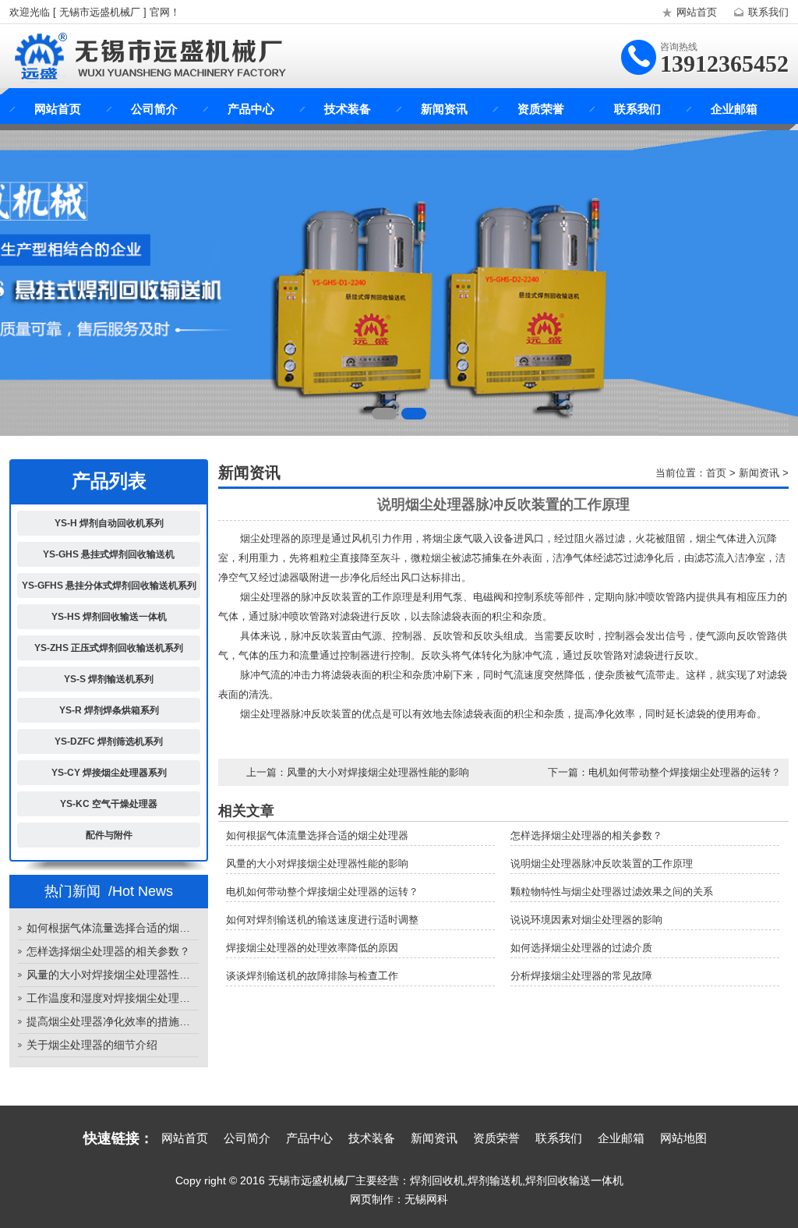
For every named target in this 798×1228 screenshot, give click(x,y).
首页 (716, 473)
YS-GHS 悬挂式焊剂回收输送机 (109, 554)
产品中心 (251, 108)
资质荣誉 (540, 108)
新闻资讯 (444, 108)
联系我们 (768, 12)
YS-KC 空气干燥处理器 (108, 803)
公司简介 (154, 108)
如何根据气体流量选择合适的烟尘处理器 (112, 928)
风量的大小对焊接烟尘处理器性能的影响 (112, 974)
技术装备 (347, 108)
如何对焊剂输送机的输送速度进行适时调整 (322, 919)
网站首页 (696, 12)
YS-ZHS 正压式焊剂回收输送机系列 (108, 647)
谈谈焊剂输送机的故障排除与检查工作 (312, 976)
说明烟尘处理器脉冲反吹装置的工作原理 (601, 863)
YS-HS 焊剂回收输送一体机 (109, 616)
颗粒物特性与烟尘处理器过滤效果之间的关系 (611, 891)
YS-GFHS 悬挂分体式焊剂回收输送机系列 (109, 585)
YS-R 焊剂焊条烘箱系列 (109, 710)
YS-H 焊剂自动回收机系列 (109, 523)
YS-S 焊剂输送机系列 (109, 679)
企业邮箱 (734, 108)
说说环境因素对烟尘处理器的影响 (586, 919)
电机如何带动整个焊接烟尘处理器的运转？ (684, 772)
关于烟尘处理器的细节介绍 (91, 1045)
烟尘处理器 (265, 597)
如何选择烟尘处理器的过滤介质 (581, 948)
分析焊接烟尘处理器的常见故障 (581, 976)
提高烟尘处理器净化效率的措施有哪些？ (112, 1021)
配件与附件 (109, 835)
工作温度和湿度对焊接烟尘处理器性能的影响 (112, 998)
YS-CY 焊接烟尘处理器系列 (109, 772)
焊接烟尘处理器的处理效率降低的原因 (312, 948)
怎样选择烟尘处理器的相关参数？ (108, 951)
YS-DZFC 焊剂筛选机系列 (109, 741)
